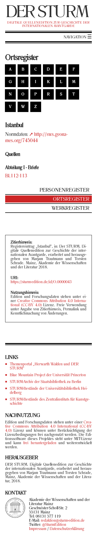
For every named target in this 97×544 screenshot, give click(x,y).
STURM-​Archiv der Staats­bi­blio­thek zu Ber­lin (45, 382)
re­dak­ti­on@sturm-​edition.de (63, 521)
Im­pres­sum (37, 529)
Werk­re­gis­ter (70, 208)
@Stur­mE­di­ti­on (54, 525)
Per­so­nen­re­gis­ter (64, 190)
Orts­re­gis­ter (71, 199)
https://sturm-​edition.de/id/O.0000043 (41, 282)
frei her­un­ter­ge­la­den (39, 443)
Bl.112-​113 (16, 176)
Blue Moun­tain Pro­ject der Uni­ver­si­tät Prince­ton (48, 375)
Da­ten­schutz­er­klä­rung (67, 529)
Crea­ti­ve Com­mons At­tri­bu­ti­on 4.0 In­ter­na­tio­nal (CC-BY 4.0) (48, 426)
